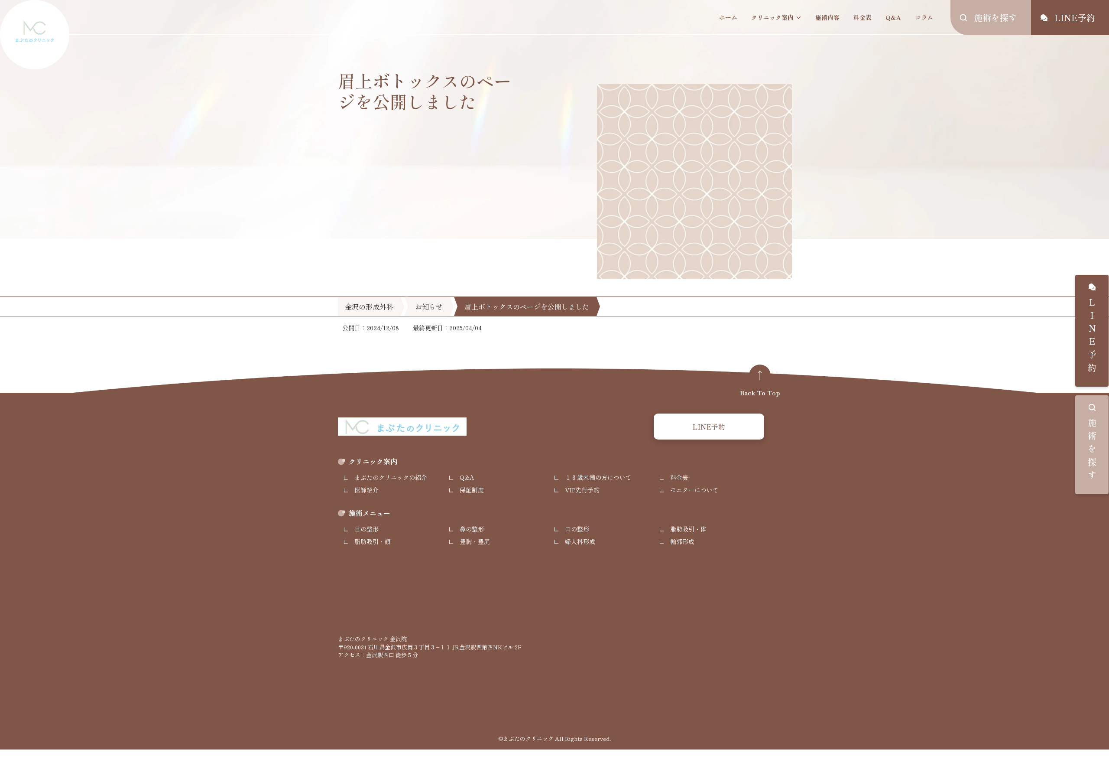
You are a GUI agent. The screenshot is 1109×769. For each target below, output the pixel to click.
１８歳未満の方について (598, 477)
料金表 (862, 17)
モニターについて (694, 490)
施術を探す (1092, 450)
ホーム (728, 17)
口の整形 (577, 529)
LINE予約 (1092, 337)
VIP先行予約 (582, 490)
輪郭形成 (682, 541)
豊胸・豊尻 (475, 541)
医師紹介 (366, 490)
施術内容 (827, 17)
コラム (924, 17)
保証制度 (472, 490)
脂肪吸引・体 (688, 529)
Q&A (893, 17)
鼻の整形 (472, 529)
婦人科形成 (580, 541)
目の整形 (366, 529)
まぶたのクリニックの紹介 (390, 477)
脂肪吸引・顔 (372, 541)
